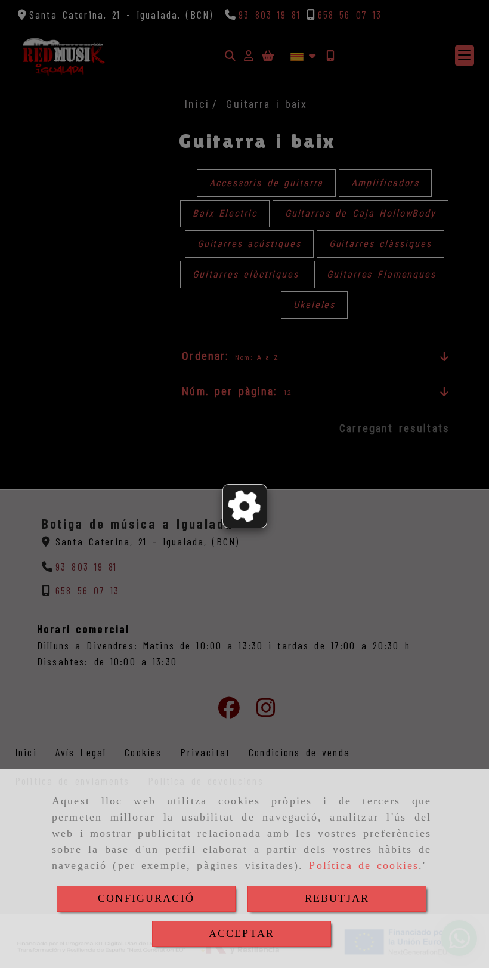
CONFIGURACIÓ (146, 898)
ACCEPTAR (241, 933)
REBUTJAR (337, 898)
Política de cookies (364, 865)
